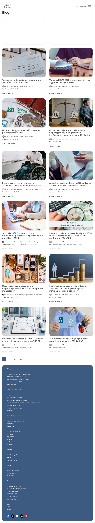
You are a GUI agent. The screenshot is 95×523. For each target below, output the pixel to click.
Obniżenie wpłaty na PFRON (15, 382)
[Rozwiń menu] (90, 6)
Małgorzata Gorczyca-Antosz (23, 86)
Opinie (8, 507)
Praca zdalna (10, 423)
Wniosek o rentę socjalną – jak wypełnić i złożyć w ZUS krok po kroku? (22, 81)
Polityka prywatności (13, 470)
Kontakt (9, 509)
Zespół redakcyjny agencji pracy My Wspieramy (28, 242)
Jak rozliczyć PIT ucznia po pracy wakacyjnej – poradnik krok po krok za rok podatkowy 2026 (22, 236)
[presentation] (24, 62)
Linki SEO (9, 457)
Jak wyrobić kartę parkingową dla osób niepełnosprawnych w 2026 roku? (68, 339)
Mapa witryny (11, 476)
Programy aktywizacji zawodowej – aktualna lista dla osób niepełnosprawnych (23, 184)
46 (21, 359)
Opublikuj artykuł (12, 455)
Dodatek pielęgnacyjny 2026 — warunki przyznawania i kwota (21, 131)
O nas (8, 504)
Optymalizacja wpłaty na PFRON (16, 377)
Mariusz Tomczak (19, 189)
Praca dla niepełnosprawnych (15, 421)
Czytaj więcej (8, 93)
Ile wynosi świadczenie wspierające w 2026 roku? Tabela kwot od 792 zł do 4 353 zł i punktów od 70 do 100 (70, 236)
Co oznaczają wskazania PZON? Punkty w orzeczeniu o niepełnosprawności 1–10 (22, 339)
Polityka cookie (11, 473)
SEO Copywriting (12, 460)
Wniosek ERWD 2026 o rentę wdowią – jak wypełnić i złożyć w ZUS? (69, 81)
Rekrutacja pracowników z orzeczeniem (18, 374)
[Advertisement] (24, 31)
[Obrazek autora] (3, 86)
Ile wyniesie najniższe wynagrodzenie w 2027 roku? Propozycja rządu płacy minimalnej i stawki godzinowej (68, 288)
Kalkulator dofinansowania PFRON (17, 400)
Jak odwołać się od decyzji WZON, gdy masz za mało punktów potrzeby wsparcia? (71, 184)
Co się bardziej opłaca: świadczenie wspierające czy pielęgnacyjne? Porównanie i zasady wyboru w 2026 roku (69, 133)
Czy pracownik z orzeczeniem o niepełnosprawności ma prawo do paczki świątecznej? (22, 288)
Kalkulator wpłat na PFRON (15, 397)
